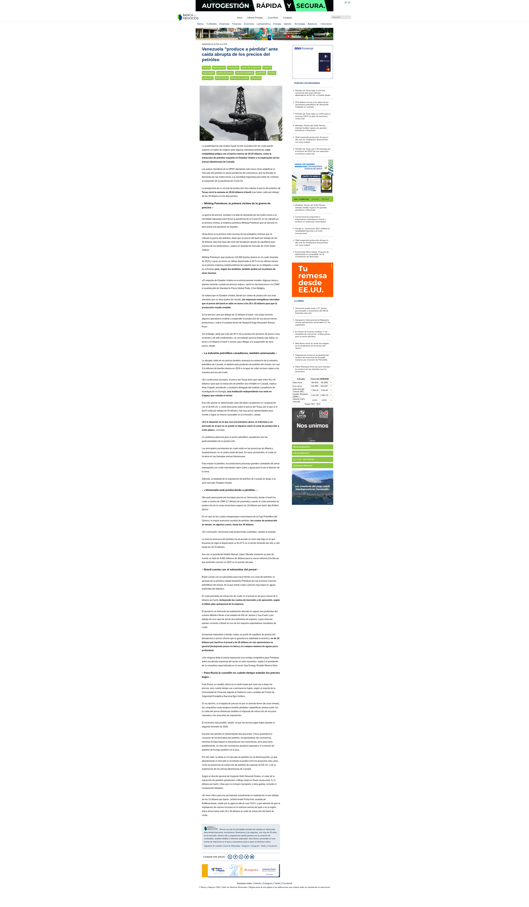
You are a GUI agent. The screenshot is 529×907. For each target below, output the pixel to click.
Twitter (263, 846)
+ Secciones (326, 24)
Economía (249, 24)
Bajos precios (219, 68)
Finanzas (236, 24)
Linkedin (257, 883)
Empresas (224, 24)
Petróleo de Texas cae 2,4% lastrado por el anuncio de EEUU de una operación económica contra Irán (313, 151)
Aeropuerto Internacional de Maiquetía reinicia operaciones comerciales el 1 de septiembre (312, 322)
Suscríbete (273, 18)
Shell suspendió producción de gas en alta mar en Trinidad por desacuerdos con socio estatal (311, 139)
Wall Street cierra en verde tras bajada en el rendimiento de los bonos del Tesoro (312, 345)
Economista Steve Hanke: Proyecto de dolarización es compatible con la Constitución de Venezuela (312, 254)
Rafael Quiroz (222, 78)
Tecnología (299, 24)
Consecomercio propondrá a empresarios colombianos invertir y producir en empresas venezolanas (310, 219)
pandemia (261, 73)
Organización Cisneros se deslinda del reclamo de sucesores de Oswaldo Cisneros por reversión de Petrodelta (312, 357)
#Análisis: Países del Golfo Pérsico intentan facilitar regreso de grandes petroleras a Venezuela (311, 127)
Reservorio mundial (239, 78)
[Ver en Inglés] (346, 2)
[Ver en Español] (349, 2)
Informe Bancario (301, 453)
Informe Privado (255, 18)
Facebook (272, 846)
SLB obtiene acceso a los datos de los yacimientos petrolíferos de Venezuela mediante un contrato (311, 104)
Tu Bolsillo (211, 24)
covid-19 (267, 68)
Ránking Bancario (301, 447)
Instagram (255, 846)
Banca (200, 24)
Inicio (239, 18)
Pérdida (271, 73)
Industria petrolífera (244, 73)
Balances (312, 24)
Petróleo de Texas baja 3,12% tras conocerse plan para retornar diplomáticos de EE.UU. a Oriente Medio (312, 92)
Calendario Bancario (302, 465)
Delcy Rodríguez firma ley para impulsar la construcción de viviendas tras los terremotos (312, 369)
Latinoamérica (264, 24)
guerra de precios (225, 73)
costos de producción (251, 68)
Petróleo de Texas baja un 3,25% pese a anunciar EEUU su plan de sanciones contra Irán (312, 116)
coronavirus (233, 68)
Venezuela (256, 78)
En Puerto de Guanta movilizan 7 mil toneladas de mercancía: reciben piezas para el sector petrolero (312, 334)
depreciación (208, 73)
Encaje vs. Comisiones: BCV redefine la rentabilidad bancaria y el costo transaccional (312, 230)
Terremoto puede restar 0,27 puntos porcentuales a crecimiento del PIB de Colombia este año (311, 310)
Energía (277, 24)
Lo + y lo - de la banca (303, 459)
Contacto (287, 18)
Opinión (288, 24)
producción (208, 78)
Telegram (245, 846)
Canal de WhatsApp (231, 846)
